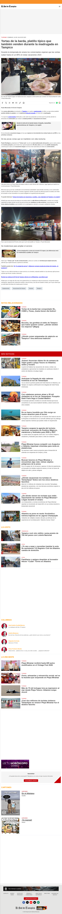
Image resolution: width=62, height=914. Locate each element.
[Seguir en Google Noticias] (59, 103)
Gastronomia (5, 288)
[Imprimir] (23, 103)
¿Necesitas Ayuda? (31, 898)
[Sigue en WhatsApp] (57, 103)
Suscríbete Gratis (31, 780)
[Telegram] (13, 103)
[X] (6, 103)
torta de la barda (30, 113)
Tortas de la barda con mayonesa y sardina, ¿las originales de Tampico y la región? (36, 197)
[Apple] (34, 902)
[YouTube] (31, 902)
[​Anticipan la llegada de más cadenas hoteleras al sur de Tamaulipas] (10, 383)
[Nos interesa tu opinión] (31, 889)
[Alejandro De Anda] (4, 642)
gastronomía (37, 111)
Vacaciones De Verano (19, 288)
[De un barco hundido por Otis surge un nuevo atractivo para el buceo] (10, 417)
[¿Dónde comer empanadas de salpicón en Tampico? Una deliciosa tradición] (10, 339)
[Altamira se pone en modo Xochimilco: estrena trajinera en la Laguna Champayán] (10, 517)
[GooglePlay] (38, 902)
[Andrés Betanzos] (4, 634)
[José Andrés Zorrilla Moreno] (4, 626)
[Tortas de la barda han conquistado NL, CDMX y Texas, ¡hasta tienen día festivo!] (10, 312)
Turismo (31, 288)
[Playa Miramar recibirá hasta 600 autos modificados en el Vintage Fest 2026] (10, 665)
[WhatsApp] (9, 103)
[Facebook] (2, 103)
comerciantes (12, 116)
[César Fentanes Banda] (4, 650)
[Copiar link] (20, 103)
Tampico (24, 111)
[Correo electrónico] (16, 103)
